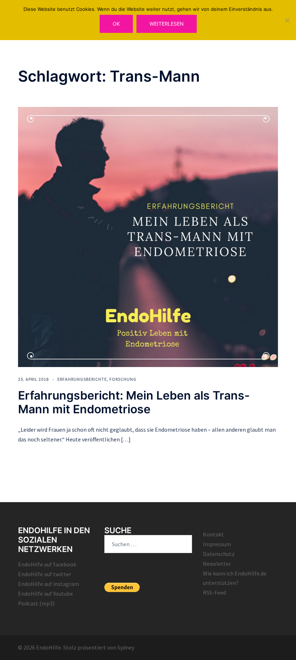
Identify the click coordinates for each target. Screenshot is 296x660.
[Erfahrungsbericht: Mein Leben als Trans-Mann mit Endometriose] (148, 236)
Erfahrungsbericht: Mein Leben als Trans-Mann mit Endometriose (134, 402)
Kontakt (213, 534)
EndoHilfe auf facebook (47, 564)
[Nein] (287, 20)
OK (116, 24)
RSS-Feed (214, 592)
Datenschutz (219, 553)
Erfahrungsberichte (82, 379)
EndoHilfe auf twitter (44, 574)
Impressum (217, 544)
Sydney (125, 647)
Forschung (122, 379)
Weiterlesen (166, 24)
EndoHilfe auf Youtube (45, 593)
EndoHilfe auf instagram (48, 583)
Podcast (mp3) (36, 603)
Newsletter (217, 563)
